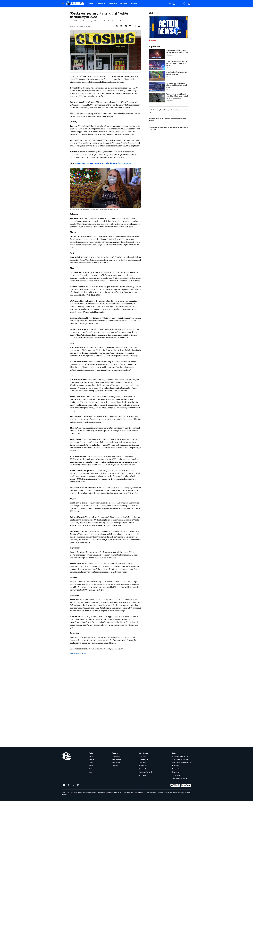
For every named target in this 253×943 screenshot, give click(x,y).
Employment (176, 772)
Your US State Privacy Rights (105, 792)
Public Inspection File (139, 792)
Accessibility (176, 769)
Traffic (91, 762)
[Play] (168, 27)
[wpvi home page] (66, 756)
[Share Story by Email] (134, 26)
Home (91, 756)
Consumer (142, 762)
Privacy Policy (65, 792)
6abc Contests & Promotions (181, 762)
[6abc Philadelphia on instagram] (74, 785)
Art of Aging (142, 775)
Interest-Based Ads (128, 792)
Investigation (143, 756)
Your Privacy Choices (76, 792)
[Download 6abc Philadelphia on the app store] (175, 785)
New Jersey (123, 3)
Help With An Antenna (179, 778)
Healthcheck (143, 766)
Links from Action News (146, 772)
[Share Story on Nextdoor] (130, 26)
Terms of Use (117, 792)
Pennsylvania (112, 3)
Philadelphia (100, 3)
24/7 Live (90, 3)
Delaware (134, 3)
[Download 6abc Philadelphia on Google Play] (186, 785)
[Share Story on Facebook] (116, 26)
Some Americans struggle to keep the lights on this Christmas (103, 163)
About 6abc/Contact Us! (180, 756)
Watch (91, 766)
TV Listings (175, 766)
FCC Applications (151, 792)
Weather (91, 759)
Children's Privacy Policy (89, 792)
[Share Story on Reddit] (125, 26)
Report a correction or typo (78, 653)
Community (176, 775)
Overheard (142, 769)
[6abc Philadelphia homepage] (75, 3)
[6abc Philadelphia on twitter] (69, 785)
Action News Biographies (180, 759)
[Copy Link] (139, 26)
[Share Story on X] (121, 26)
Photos (91, 769)
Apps (90, 772)
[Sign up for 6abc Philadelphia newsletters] (78, 785)
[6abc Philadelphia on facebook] (64, 785)
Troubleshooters (144, 759)
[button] (63, 3)
